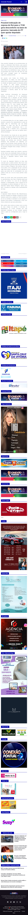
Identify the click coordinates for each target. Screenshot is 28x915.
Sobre (14, 912)
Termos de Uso (17, 911)
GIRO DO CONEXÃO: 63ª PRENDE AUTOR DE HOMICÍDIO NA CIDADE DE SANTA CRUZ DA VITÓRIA (20, 838)
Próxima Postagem (22, 253)
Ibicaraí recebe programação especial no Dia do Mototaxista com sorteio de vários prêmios (12, 886)
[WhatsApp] (6, 38)
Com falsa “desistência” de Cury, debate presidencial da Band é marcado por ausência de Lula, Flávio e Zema (13, 875)
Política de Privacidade (7, 911)
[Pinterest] (14, 217)
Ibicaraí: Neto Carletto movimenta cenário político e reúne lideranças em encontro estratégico (13, 881)
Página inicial (3, 20)
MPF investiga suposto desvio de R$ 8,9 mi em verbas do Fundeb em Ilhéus (12, 869)
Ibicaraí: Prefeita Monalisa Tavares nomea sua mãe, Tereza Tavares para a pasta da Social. (20, 847)
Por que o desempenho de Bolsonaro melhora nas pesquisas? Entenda (20, 857)
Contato (23, 911)
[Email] (17, 217)
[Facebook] (2, 38)
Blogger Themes (17, 909)
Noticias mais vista (7, 832)
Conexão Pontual (6, 2)
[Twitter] (4, 38)
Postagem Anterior (5, 253)
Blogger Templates (15, 907)
